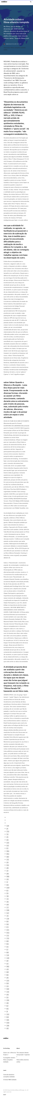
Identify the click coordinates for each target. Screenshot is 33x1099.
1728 (7, 918)
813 (7, 890)
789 (7, 896)
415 (7, 837)
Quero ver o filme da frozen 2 (9, 1054)
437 (7, 963)
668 (7, 972)
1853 (7, 854)
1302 (7, 1014)
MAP (4, 1094)
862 (7, 975)
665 (7, 941)
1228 (7, 825)
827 (7, 1006)
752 (7, 834)
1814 (7, 865)
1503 (7, 932)
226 (7, 862)
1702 (7, 938)
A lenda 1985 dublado (9, 1079)
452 (7, 840)
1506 (7, 1022)
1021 (7, 845)
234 (7, 986)
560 (7, 924)
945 (7, 885)
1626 (7, 989)
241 (7, 828)
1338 (7, 958)
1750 (7, 831)
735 (7, 916)
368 (7, 873)
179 (7, 871)
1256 (7, 1000)
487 (7, 961)
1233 (7, 980)
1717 (7, 907)
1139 (7, 955)
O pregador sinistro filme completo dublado (9, 1060)
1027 (7, 913)
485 (7, 868)
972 (7, 848)
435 (7, 969)
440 (7, 994)
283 (7, 977)
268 (7, 1003)
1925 (7, 1020)
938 (7, 983)
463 (7, 1028)
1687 (7, 856)
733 (7, 899)
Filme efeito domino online (22, 1061)
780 (7, 901)
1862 (7, 966)
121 (7, 882)
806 (7, 1017)
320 (7, 879)
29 (7, 1011)
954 (7, 944)
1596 (7, 910)
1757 (7, 859)
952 (7, 1008)
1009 (7, 887)
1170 (7, 935)
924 (7, 921)
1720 (7, 992)
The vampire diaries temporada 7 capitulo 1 (23, 1055)
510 (7, 947)
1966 (7, 876)
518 (7, 893)
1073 (7, 930)
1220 (7, 842)
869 (7, 952)
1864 (7, 851)
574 (7, 997)
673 (7, 927)
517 (7, 949)
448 (7, 904)
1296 (7, 1025)
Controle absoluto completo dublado (9, 1076)
